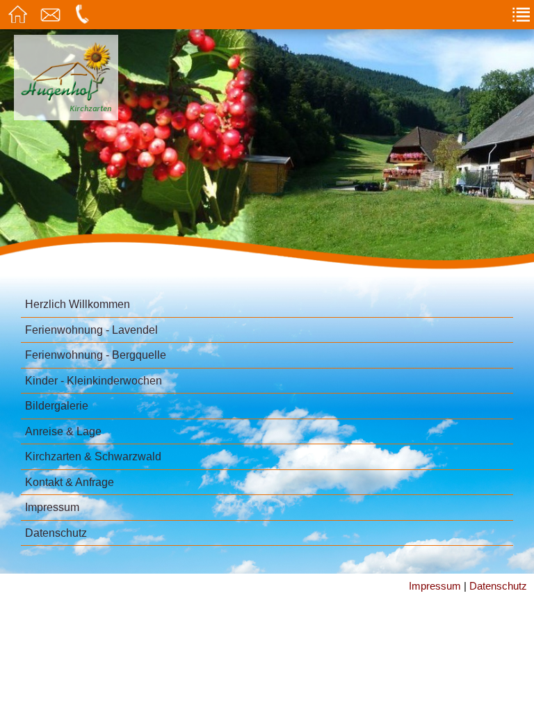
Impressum (52, 507)
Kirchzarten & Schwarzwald (93, 456)
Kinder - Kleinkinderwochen (93, 381)
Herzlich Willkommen (77, 304)
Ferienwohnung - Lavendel (91, 330)
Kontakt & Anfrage (69, 482)
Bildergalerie (56, 406)
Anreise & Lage (63, 431)
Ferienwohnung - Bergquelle (95, 355)
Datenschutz (56, 533)
